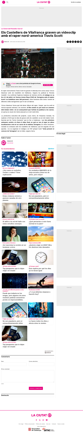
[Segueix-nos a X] (39, 420)
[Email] (81, 42)
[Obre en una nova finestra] (34, 429)
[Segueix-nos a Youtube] (46, 420)
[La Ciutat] (43, 2)
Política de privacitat (29, 424)
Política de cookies (40, 424)
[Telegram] (78, 42)
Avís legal (21, 424)
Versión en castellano (76, 2)
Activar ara (47, 85)
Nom (2, 361)
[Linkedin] (73, 42)
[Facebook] (68, 42)
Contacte (54, 424)
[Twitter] (70, 42)
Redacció (6, 41)
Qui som (48, 424)
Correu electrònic (33, 361)
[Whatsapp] (75, 42)
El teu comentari (5, 369)
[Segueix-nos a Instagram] (43, 420)
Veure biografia (10, 142)
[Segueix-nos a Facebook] (36, 420)
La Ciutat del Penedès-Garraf (11, 29)
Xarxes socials (60, 424)
